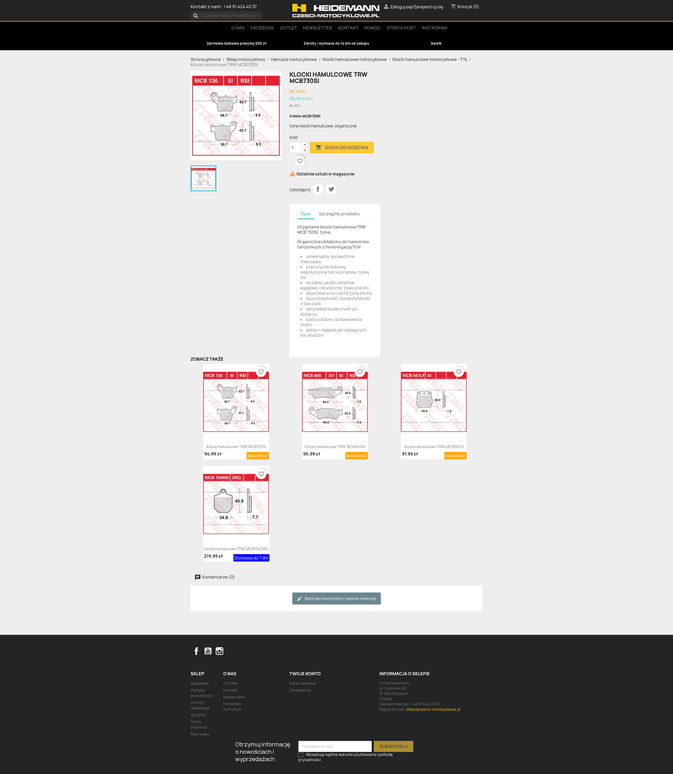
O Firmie (230, 683)
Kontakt (348, 28)
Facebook (196, 651)
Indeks (295, 115)
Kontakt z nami (206, 6)
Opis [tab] (305, 214)
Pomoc (372, 28)
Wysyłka (198, 714)
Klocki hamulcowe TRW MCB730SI (236, 446)
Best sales (200, 733)
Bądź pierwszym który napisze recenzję (340, 598)
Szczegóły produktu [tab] (339, 214)
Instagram (434, 28)
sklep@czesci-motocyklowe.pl (433, 709)
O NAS (237, 28)
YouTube (208, 651)
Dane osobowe (303, 683)
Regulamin (200, 683)
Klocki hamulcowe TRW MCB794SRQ (236, 548)
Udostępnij (318, 189)
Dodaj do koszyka (341, 147)
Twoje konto (305, 674)
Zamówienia (300, 690)
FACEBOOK (262, 28)
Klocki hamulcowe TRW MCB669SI (335, 446)
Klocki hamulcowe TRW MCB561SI (433, 446)
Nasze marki (234, 696)
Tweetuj (331, 189)
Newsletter (317, 28)
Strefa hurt (401, 28)
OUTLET (288, 28)
